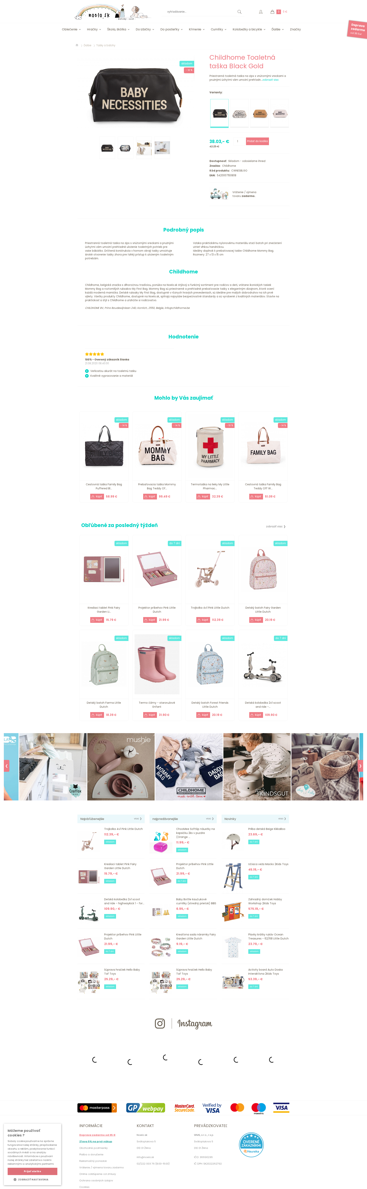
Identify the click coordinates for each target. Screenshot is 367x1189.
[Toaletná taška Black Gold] (135, 92)
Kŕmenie (195, 29)
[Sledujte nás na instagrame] (183, 1036)
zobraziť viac (270, 80)
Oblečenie (69, 29)
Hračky (92, 29)
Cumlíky (217, 29)
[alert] (32, 1154)
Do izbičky (143, 29)
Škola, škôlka (116, 29)
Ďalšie (276, 29)
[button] (32, 1179)
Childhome (228, 166)
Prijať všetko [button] (32, 1171)
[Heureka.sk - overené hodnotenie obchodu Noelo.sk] (251, 1156)
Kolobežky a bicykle (247, 29)
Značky (295, 29)
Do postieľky (169, 29)
